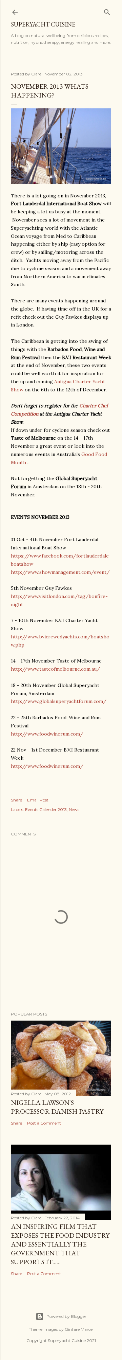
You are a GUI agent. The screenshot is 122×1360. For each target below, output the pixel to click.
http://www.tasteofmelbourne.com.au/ (55, 669)
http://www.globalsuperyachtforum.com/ (58, 701)
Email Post (37, 799)
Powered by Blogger (66, 1316)
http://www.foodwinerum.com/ (47, 734)
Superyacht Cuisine (43, 24)
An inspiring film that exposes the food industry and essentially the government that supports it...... (60, 1244)
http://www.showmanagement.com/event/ (60, 572)
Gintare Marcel (79, 1329)
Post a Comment (44, 1123)
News (74, 809)
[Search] (107, 10)
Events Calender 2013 (46, 809)
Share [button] (16, 799)
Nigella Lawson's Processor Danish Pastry (57, 1107)
